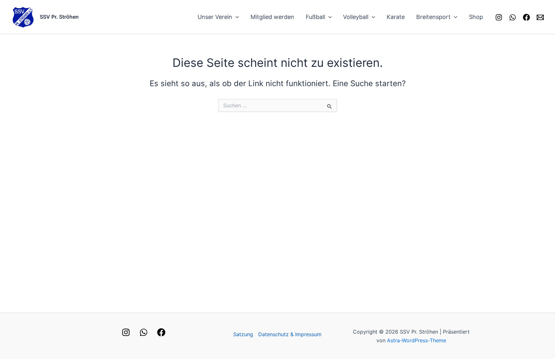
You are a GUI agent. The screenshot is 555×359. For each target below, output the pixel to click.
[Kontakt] (540, 17)
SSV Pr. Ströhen (59, 16)
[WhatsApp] (143, 332)
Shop (476, 16)
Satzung (243, 334)
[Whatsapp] (512, 17)
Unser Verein (215, 16)
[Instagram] (498, 17)
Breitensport (433, 16)
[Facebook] (526, 17)
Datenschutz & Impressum (290, 334)
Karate (396, 16)
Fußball (315, 16)
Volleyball (355, 16)
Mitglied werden (272, 16)
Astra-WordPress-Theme (416, 340)
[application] (235, 17)
